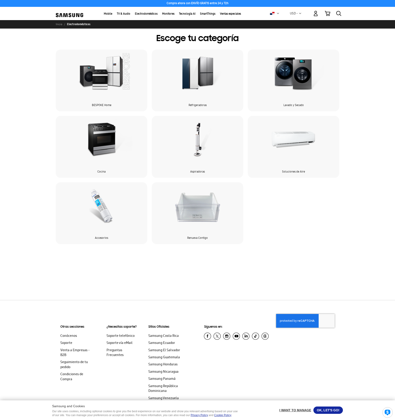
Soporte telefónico (121, 336)
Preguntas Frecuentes (115, 353)
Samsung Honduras (163, 364)
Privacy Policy (199, 415)
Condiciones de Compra (71, 377)
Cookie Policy (222, 415)
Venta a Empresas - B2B (75, 353)
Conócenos (68, 336)
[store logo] (69, 11)
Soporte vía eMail (120, 343)
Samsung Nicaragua (163, 372)
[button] (278, 13)
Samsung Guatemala (164, 357)
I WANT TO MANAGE (295, 410)
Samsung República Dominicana (163, 389)
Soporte (66, 343)
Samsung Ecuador (161, 343)
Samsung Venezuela (163, 398)
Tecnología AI (187, 14)
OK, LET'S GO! (328, 410)
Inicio (59, 24)
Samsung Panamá (162, 379)
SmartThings (207, 14)
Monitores (168, 14)
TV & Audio (123, 14)
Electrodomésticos (146, 14)
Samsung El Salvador (164, 350)
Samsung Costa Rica (163, 336)
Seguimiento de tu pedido (74, 365)
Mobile (108, 14)
